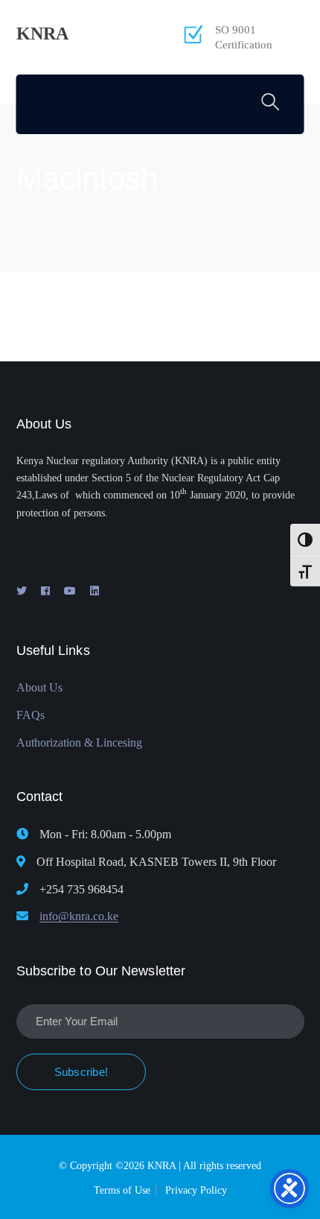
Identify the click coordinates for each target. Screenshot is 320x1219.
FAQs (30, 715)
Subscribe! (81, 1072)
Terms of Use (122, 1190)
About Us (39, 687)
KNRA (42, 33)
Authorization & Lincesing (79, 742)
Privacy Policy (196, 1190)
